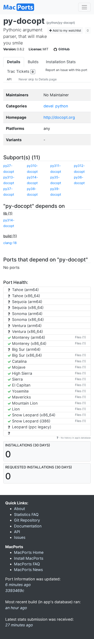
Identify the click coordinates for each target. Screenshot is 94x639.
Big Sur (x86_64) (26, 355)
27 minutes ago (19, 625)
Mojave (18, 367)
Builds (33, 61)
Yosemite (20, 391)
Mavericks (21, 397)
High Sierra (21, 373)
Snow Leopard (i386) (30, 421)
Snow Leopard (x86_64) (33, 415)
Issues (19, 537)
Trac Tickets (20, 71)
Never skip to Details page (38, 79)
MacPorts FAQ (27, 564)
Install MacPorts (28, 558)
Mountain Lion (24, 403)
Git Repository (27, 520)
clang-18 (10, 243)
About (19, 508)
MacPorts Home (29, 552)
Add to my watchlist (66, 30)
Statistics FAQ (26, 514)
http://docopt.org (59, 117)
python (61, 106)
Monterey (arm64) (28, 337)
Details (13, 61)
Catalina (19, 361)
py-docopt (24, 21)
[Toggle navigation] (84, 7)
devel (48, 106)
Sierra (17, 379)
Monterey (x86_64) (28, 343)
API (9, 79)
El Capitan (20, 385)
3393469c (14, 590)
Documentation (28, 526)
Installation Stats (61, 61)
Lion (15, 409)
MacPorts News (28, 569)
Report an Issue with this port (66, 70)
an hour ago (16, 607)
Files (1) (80, 337)
